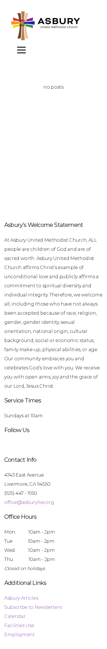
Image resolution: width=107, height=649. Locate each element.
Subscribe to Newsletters (33, 607)
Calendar (14, 616)
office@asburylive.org (29, 502)
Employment (19, 634)
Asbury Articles (21, 598)
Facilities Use (19, 625)
